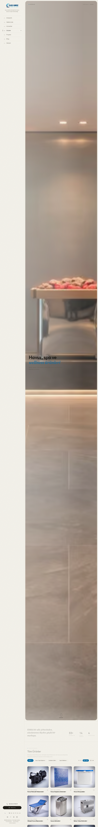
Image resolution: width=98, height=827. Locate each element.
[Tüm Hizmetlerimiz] (19, 26)
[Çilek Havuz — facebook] (13, 817)
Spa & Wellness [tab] (63, 760)
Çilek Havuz (86, 4)
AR (19, 813)
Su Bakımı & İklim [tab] (53, 760)
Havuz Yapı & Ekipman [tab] (40, 760)
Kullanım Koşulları (12, 822)
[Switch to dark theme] (5, 813)
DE (13, 813)
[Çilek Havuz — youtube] (7, 817)
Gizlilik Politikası (9, 821)
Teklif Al (13, 807)
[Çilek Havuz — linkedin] (16, 817)
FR (15, 813)
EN (11, 813)
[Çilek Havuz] (12, 5)
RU (17, 813)
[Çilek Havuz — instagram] (10, 817)
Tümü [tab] (30, 760)
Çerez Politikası (16, 821)
